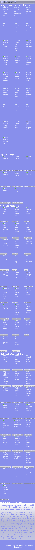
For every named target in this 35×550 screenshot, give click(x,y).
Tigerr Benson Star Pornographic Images (20, 526)
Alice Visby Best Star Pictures (17, 512)
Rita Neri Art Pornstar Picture (18, 523)
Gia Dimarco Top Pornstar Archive (17, 517)
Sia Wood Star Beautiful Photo (19, 525)
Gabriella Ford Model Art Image (15, 538)
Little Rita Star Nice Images (9, 516)
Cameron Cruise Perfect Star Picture (12, 534)
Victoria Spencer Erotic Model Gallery (11, 505)
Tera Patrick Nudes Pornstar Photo (18, 521)
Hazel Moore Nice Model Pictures (18, 509)
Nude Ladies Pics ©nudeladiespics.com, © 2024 (17, 549)
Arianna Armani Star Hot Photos (16, 531)
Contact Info (17, 541)
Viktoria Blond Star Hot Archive (17, 520)
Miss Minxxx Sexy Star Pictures (12, 536)
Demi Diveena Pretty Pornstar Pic (17, 533)
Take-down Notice (17, 543)
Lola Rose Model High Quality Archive (17, 506)
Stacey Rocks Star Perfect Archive (22, 512)
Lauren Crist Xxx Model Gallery (13, 518)
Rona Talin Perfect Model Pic (17, 529)
